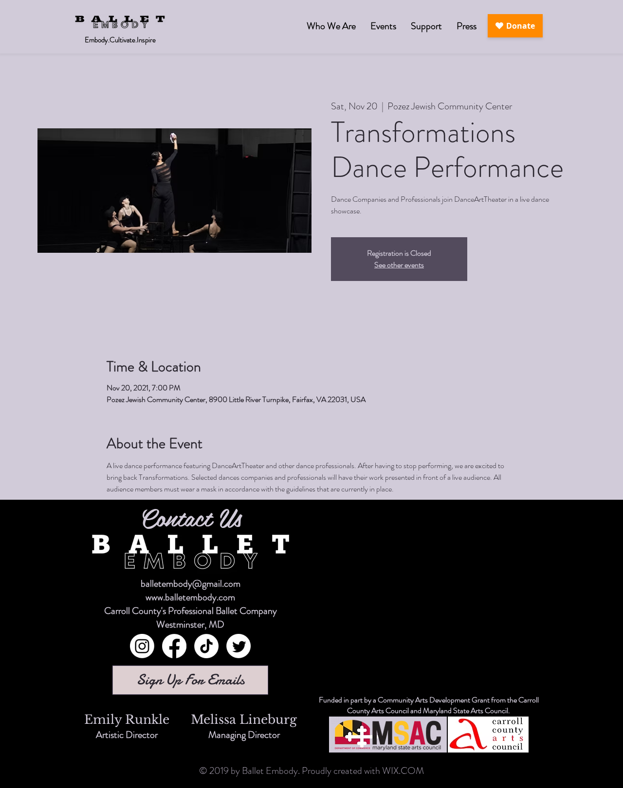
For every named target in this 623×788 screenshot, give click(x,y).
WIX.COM (403, 771)
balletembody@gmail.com (190, 584)
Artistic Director (127, 735)
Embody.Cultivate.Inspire (120, 40)
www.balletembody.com (190, 597)
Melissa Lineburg (244, 719)
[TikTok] (206, 646)
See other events (399, 264)
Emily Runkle (126, 719)
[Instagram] (142, 646)
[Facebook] (174, 646)
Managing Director (244, 735)
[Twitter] (238, 646)
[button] (383, 26)
